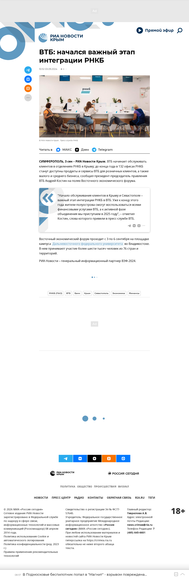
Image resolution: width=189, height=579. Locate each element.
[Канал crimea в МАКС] (123, 458)
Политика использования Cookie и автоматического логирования (26, 539)
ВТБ (68, 293)
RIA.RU (140, 498)
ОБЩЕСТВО (84, 487)
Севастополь (101, 293)
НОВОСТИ (41, 498)
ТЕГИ (151, 498)
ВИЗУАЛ (123, 487)
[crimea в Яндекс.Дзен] (94, 458)
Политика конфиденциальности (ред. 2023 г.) (31, 546)
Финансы (134, 293)
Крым (87, 293)
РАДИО (79, 498)
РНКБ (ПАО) (55, 293)
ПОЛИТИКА (67, 487)
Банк (77, 293)
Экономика (118, 293)
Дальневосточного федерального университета (88, 244)
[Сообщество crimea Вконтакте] (80, 458)
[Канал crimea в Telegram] (66, 458)
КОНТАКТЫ (95, 498)
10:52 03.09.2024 (48, 69)
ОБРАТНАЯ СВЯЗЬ (119, 498)
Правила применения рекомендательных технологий (31, 554)
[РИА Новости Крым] (60, 38)
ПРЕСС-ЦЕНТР (61, 498)
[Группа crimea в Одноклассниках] (109, 458)
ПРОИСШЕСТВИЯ (105, 487)
